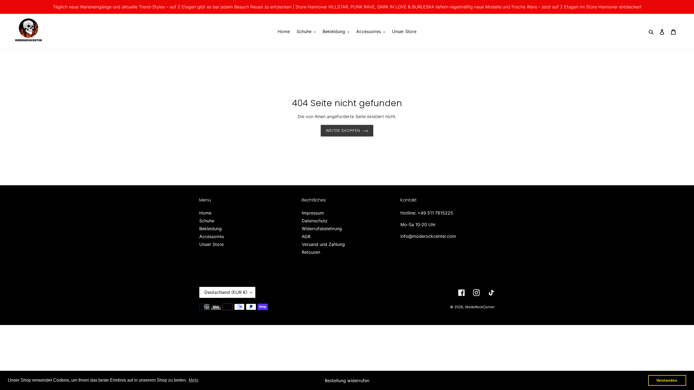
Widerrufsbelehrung (322, 228)
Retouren (311, 252)
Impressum (313, 213)
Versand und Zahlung (323, 244)
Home (205, 213)
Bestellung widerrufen (347, 380)
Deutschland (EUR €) (226, 292)
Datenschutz (314, 220)
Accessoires (211, 236)
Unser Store (211, 244)
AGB (306, 236)
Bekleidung (210, 228)
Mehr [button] (193, 380)
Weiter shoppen (343, 130)
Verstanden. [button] (667, 380)
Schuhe (206, 220)
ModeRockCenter (480, 307)
